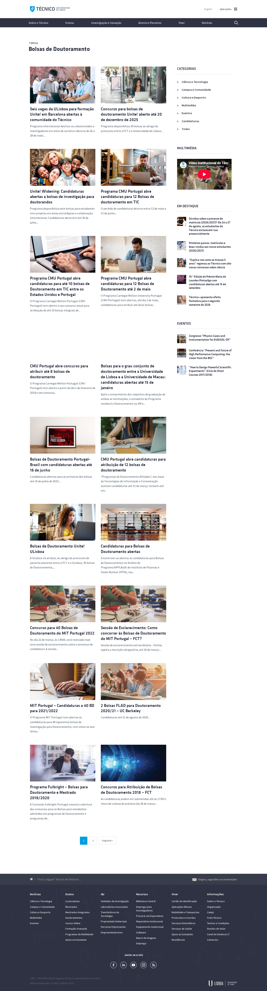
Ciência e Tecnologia (195, 82)
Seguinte (107, 840)
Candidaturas (190, 121)
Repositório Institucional (149, 921)
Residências (178, 939)
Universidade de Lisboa (87, 978)
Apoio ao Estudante (76, 939)
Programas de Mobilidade (79, 934)
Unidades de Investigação (115, 901)
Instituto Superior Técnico (60, 978)
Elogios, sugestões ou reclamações (217, 879)
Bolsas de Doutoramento (59, 49)
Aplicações (226, 9)
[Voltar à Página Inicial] (32, 879)
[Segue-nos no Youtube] (133, 965)
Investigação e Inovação (106, 23)
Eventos (187, 113)
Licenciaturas (72, 901)
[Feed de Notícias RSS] (153, 965)
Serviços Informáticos (183, 923)
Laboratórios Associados (114, 906)
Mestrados (71, 906)
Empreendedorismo (112, 932)
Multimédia (189, 105)
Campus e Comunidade (196, 89)
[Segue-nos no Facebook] (113, 965)
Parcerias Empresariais (113, 926)
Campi (210, 912)
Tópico (33, 43)
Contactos (212, 939)
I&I (102, 894)
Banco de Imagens (146, 938)
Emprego (141, 943)
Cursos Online (72, 923)
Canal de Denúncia (217, 934)
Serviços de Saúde (182, 928)
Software (141, 932)
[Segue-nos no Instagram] (143, 965)
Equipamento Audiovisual (149, 926)
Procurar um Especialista (149, 916)
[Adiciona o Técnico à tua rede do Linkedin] (123, 965)
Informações (215, 894)
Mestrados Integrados (77, 912)
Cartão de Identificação (184, 901)
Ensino (69, 23)
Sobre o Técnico (38, 23)
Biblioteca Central (145, 901)
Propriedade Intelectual (114, 921)
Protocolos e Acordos (184, 917)
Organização (214, 906)
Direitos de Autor (216, 928)
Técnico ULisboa (50, 9)
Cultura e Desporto (194, 97)
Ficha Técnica (214, 917)
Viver (182, 23)
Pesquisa (233, 22)
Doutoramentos (73, 917)
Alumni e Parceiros (149, 23)
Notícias (207, 23)
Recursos (142, 894)
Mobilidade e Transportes (185, 912)
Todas (186, 129)
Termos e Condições (218, 923)
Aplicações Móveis (182, 906)
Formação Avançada (76, 928)
